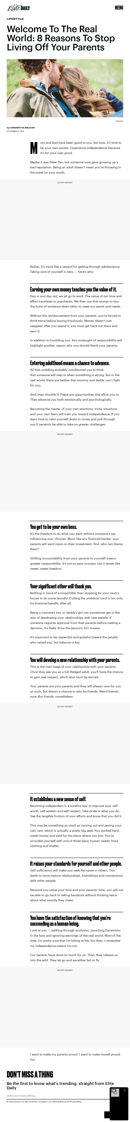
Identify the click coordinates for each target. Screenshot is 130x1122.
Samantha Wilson (22, 128)
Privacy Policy (76, 1102)
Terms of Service (59, 1102)
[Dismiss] (124, 1090)
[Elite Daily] (19, 7)
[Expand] (113, 1090)
